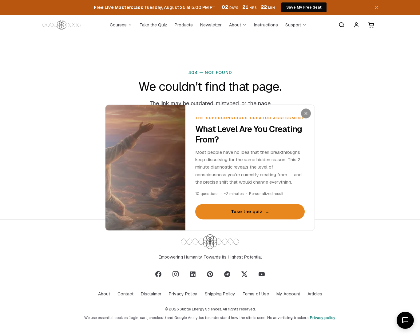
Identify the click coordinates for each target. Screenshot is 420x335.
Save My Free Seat (304, 7)
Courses (118, 25)
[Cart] (371, 25)
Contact (125, 294)
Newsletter (211, 25)
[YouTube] (261, 274)
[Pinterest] (210, 274)
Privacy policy (322, 317)
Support (293, 25)
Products (184, 25)
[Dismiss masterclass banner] (377, 7)
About (235, 25)
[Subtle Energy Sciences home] (61, 25)
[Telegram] (227, 274)
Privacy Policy (183, 294)
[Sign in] (356, 25)
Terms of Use (256, 294)
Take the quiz (250, 212)
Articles (314, 294)
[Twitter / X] (244, 274)
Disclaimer (151, 294)
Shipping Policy (220, 294)
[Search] (341, 25)
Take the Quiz (153, 25)
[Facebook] (158, 274)
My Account (288, 294)
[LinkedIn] (193, 274)
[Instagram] (175, 274)
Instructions (266, 25)
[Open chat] (405, 320)
